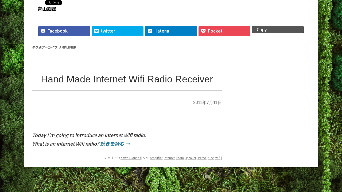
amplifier (156, 157)
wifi (217, 157)
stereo (201, 157)
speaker (190, 157)
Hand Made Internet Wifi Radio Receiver (127, 79)
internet (169, 157)
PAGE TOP (329, 180)
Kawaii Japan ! (131, 157)
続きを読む (115, 143)
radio (180, 157)
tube (211, 157)
